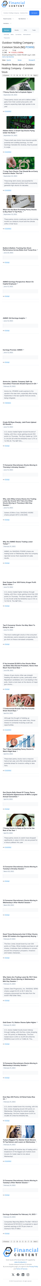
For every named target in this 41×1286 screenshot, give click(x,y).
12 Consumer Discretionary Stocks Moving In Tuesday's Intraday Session (20, 868)
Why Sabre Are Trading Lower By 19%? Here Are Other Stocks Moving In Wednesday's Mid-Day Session (20, 979)
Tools (34, 30)
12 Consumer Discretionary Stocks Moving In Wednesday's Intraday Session (20, 1064)
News (12, 34)
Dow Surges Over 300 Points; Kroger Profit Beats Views (19, 583)
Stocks (17, 30)
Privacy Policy (33, 1266)
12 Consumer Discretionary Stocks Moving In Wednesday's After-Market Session (20, 901)
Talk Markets (8, 402)
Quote (9, 60)
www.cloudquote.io (20, 1262)
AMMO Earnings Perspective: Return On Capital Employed (18, 283)
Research (32, 60)
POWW (30, 47)
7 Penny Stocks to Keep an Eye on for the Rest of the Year (18, 829)
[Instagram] (28, 1275)
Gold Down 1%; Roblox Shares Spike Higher (20, 1022)
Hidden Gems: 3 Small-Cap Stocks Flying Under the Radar (19, 132)
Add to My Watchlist (8, 57)
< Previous (6, 75)
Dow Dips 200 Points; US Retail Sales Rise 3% (19, 1098)
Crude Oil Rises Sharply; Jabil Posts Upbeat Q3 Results (19, 423)
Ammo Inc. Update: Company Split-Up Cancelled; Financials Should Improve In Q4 (20, 383)
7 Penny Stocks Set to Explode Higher (18, 92)
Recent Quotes (7, 19)
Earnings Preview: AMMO (13, 350)
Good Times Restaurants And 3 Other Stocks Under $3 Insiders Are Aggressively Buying (20, 935)
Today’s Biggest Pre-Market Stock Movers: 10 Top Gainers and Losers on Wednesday (20, 1141)
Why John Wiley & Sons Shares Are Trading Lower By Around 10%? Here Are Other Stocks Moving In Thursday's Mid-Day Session (19, 502)
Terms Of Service (21, 1269)
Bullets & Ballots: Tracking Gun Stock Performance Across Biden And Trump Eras (20, 249)
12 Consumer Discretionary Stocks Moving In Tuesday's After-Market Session (20, 1181)
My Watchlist (22, 19)
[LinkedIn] (23, 1275)
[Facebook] (18, 1275)
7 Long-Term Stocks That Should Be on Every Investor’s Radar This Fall (20, 172)
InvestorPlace (8, 111)
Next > (36, 75)
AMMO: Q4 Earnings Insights (15, 318)
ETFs (25, 30)
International (26, 34)
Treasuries (7, 38)
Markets (6, 30)
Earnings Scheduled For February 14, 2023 (20, 1214)
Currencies (18, 34)
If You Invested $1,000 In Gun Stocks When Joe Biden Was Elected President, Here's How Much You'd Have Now (20, 666)
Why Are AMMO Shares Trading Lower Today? (18, 543)
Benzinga (7, 262)
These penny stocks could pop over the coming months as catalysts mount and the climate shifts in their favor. (21, 221)
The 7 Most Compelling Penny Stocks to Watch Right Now (18, 750)
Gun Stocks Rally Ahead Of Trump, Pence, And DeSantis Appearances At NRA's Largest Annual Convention (20, 794)
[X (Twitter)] (13, 1275)
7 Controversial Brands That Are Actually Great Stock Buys (18, 710)
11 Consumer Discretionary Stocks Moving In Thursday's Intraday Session (20, 466)
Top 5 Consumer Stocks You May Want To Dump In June (19, 626)
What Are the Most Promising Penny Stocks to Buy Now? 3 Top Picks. (20, 211)
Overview (6, 34)
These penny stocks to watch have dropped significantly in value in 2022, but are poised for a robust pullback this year (20, 840)
